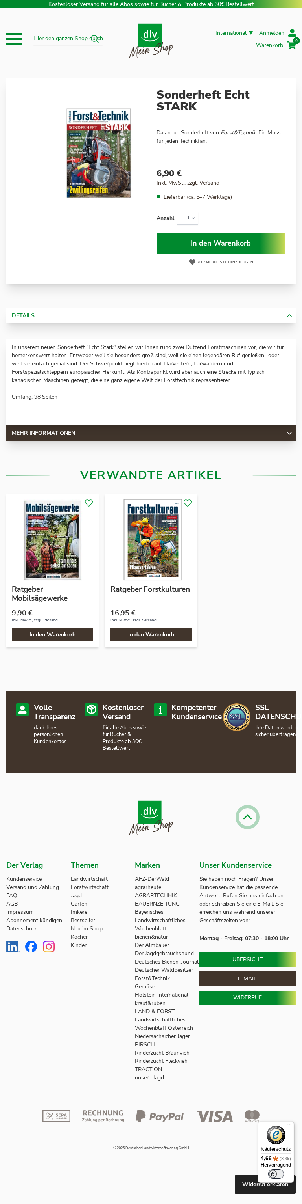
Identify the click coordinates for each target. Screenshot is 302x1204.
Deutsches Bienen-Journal (167, 961)
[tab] (151, 315)
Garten (79, 904)
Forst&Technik (153, 978)
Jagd (76, 895)
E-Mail (247, 978)
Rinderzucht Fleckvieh (161, 1061)
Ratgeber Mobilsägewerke (40, 594)
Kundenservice (24, 879)
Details (23, 315)
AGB (12, 904)
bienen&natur (151, 937)
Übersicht (247, 959)
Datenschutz (21, 928)
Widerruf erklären (265, 1184)
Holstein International (162, 995)
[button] (14, 39)
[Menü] (289, 1126)
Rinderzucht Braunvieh (163, 1053)
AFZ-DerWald (152, 879)
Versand (209, 182)
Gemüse (146, 986)
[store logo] (151, 39)
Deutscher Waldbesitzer (164, 970)
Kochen (80, 937)
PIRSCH (145, 1044)
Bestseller (83, 920)
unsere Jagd (149, 1077)
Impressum (20, 912)
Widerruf (247, 997)
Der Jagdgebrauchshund (164, 953)
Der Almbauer (152, 945)
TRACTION (148, 1069)
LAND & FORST (155, 1011)
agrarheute (148, 887)
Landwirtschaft (89, 879)
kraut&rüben (150, 1003)
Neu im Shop (87, 928)
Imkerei (79, 912)
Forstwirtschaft (90, 887)
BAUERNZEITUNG (157, 904)
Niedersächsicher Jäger (163, 1036)
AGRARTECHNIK (156, 895)
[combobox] (68, 39)
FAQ (11, 895)
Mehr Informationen (43, 433)
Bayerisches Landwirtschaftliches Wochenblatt (160, 920)
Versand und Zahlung (32, 887)
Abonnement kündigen (34, 920)
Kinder (79, 945)
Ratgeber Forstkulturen (150, 589)
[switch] (276, 1174)
